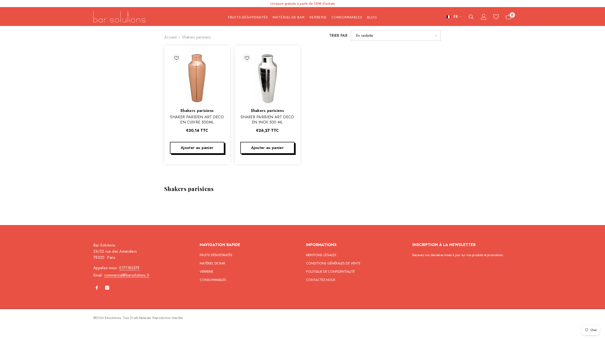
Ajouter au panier (197, 147)
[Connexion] (484, 17)
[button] (396, 35)
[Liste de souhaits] (496, 17)
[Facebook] (96, 287)
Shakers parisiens (196, 37)
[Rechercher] (471, 17)
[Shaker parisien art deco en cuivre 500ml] (197, 78)
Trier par (338, 35)
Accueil (170, 37)
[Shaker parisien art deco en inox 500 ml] (267, 78)
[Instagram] (107, 287)
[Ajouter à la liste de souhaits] (176, 58)
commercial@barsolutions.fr (126, 275)
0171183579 (129, 268)
